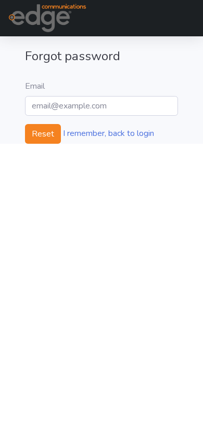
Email (35, 86)
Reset (43, 134)
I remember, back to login (108, 133)
